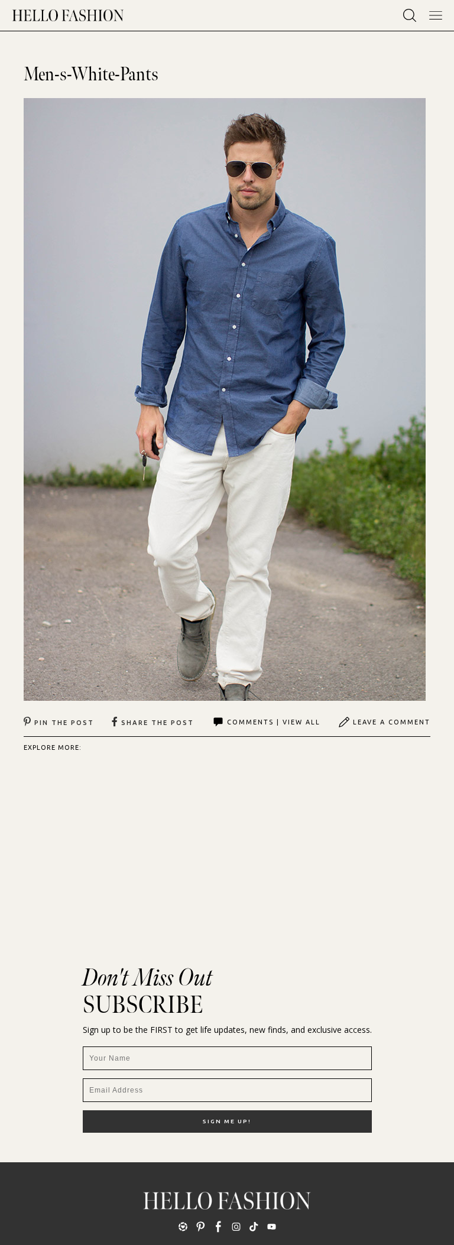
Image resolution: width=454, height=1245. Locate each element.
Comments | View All (273, 722)
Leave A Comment (391, 722)
